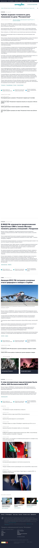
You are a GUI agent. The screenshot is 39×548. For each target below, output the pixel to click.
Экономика (12, 8)
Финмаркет (28, 1)
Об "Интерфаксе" (11, 1)
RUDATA (18, 532)
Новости (27, 8)
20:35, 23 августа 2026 (8, 379)
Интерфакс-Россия (23, 1)
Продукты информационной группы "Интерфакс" (16, 527)
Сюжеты (30, 8)
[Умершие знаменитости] (32, 503)
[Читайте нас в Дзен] (18, 536)
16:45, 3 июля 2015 (8, 12)
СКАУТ (2, 533)
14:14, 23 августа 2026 (8, 221)
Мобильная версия (4, 1)
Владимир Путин (4, 167)
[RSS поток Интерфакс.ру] (22, 536)
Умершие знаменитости (31, 505)
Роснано (14, 85)
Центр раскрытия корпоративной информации (22, 534)
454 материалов (29, 506)
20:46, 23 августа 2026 (7, 277)
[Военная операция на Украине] (19, 503)
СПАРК (2, 531)
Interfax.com (17, 1)
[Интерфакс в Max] (24, 536)
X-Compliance (3, 532)
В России (5, 8)
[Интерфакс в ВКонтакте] (21, 536)
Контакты (3, 514)
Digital (25, 8)
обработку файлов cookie (12, 522)
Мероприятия (33, 514)
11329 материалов (17, 507)
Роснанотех (3, 85)
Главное (2, 8)
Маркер (2, 534)
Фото (33, 8)
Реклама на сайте (26, 514)
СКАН (18, 531)
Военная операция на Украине (18, 506)
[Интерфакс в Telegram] (19, 536)
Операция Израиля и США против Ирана (6, 506)
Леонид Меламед (9, 85)
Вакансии (20, 514)
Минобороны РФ (4, 396)
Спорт (16, 8)
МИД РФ (9, 264)
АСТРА (2, 535)
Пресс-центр (15, 514)
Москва (22, 8)
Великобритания (4, 264)
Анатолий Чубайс (20, 85)
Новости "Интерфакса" (20, 530)
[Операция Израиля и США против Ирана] (7, 504)
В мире (9, 8)
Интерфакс (19, 4)
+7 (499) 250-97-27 (6, 524)
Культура (18, 8)
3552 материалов (5, 508)
